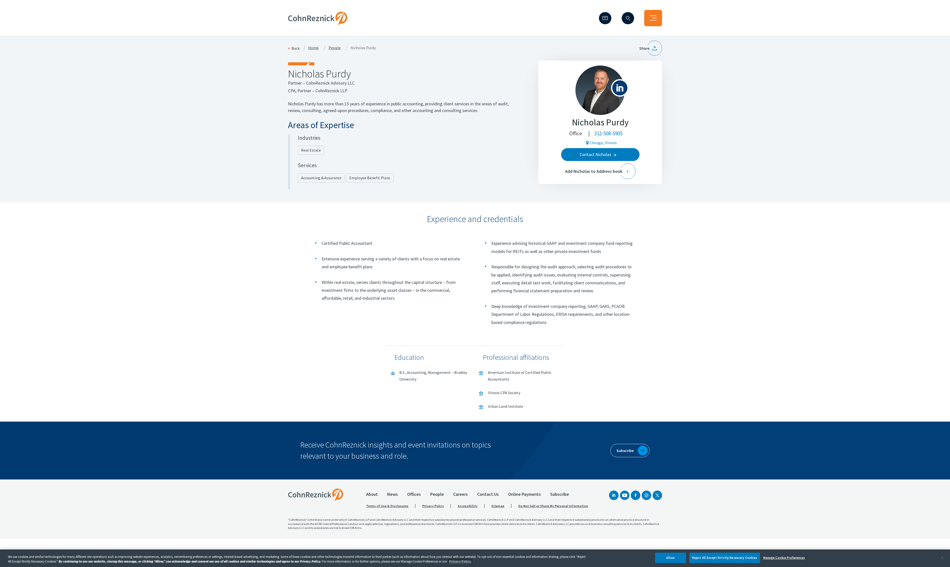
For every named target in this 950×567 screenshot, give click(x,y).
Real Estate (311, 150)
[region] (475, 558)
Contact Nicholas (595, 154)
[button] (650, 48)
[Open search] (627, 18)
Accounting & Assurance (321, 177)
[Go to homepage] (315, 494)
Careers (460, 494)
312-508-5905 (608, 133)
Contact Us (488, 494)
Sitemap (497, 506)
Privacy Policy (433, 506)
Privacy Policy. (460, 562)
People (335, 48)
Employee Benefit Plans (369, 177)
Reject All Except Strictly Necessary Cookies (724, 558)
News (392, 494)
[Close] (942, 557)
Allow (670, 558)
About (372, 494)
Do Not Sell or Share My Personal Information (553, 506)
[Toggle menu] (653, 18)
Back (295, 48)
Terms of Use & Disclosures (387, 506)
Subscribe (559, 494)
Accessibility (467, 506)
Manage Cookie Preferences (784, 558)
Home (313, 48)
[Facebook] (635, 495)
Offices (414, 494)
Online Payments (524, 494)
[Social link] (613, 495)
